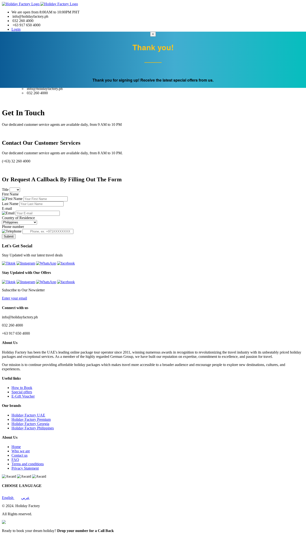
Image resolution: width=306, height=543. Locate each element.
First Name (10, 194)
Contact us (19, 455)
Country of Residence (18, 218)
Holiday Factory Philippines (32, 428)
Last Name (10, 204)
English (8, 498)
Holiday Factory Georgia (30, 424)
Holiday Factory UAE (28, 415)
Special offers (21, 392)
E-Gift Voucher (23, 396)
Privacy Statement (25, 468)
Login (16, 29)
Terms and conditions (27, 464)
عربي (25, 498)
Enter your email (14, 298)
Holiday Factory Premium (31, 419)
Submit (9, 236)
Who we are (20, 451)
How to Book (21, 388)
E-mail (7, 208)
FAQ (15, 460)
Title (6, 190)
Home (16, 447)
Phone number (13, 227)
